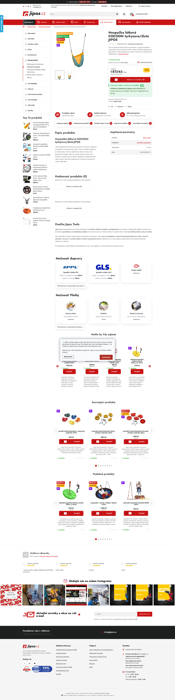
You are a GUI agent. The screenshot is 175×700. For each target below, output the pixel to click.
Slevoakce (31, 33)
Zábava (29, 77)
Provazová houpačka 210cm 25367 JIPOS (92, 360)
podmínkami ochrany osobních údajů (126, 619)
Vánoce (30, 89)
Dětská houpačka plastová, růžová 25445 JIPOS (114, 361)
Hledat (117, 14)
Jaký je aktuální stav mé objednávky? (101, 650)
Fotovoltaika (32, 100)
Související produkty (140, 123)
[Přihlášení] (124, 14)
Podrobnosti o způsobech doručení (70, 286)
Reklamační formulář (96, 653)
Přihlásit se (145, 614)
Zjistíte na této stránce (133, 658)
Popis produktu (62, 123)
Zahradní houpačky (33, 67)
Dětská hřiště (33, 60)
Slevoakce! (102, 2)
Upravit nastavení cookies (102, 693)
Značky (30, 110)
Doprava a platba (121, 123)
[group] (69, 366)
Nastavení (68, 357)
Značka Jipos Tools (101, 123)
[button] (69, 375)
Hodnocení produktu (81, 123)
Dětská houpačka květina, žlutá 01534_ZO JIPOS (137, 361)
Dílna (30, 49)
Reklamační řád (61, 664)
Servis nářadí (93, 660)
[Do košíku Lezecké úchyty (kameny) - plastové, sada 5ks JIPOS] (77, 441)
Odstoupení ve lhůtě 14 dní (97, 657)
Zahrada (31, 39)
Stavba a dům (33, 44)
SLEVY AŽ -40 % (84, 2)
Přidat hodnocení (74, 186)
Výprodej (31, 105)
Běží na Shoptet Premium (70, 695)
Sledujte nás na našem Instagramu (90, 581)
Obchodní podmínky (62, 657)
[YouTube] (34, 663)
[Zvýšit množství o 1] (120, 80)
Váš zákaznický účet (62, 671)
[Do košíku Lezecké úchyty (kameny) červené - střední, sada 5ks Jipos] (142, 441)
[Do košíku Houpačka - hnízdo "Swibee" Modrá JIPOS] (109, 513)
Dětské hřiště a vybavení (35, 75)
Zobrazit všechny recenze (49, 556)
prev (56, 431)
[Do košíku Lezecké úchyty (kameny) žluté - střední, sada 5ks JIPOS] (109, 441)
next (151, 431)
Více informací (123, 54)
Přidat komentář (74, 208)
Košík (91, 667)
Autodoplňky (32, 84)
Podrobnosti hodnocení (135, 44)
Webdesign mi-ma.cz (84, 695)
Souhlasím (106, 357)
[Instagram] (29, 663)
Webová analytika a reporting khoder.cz (103, 695)
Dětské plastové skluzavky (35, 64)
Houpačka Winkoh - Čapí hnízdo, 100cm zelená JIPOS (69, 361)
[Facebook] (24, 663)
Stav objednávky (116, 6)
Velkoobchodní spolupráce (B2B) (66, 650)
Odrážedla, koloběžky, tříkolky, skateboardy (36, 71)
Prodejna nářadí (61, 653)
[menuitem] (29, 22)
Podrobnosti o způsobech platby (69, 327)
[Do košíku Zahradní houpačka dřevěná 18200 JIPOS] (142, 513)
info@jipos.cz (110, 632)
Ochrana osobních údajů (64, 667)
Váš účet (128, 6)
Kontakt (104, 6)
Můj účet (92, 664)
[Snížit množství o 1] (113, 80)
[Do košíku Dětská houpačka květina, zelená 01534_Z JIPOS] (77, 513)
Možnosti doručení (146, 62)
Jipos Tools (117, 101)
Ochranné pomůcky (35, 94)
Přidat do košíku (134, 80)
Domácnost (32, 55)
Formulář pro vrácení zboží (134, 667)
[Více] (143, 22)
